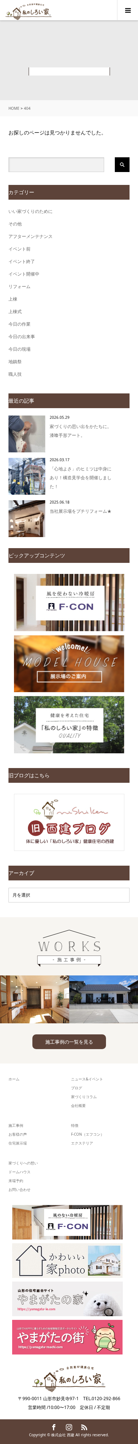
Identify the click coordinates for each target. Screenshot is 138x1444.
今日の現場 (19, 349)
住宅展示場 (17, 1143)
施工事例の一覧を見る (69, 1041)
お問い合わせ (19, 1189)
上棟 (12, 299)
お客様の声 (17, 1134)
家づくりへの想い (23, 1163)
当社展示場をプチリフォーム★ (81, 511)
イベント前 (19, 249)
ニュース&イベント (87, 1079)
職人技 (15, 374)
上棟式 (15, 311)
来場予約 (15, 1180)
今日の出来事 (21, 336)
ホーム (14, 1079)
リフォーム (19, 286)
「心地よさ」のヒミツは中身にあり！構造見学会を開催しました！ (81, 478)
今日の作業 (19, 324)
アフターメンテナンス (30, 236)
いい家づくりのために (30, 211)
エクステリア (82, 1143)
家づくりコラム (84, 1096)
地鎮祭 (15, 361)
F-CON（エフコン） (87, 1134)
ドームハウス (19, 1171)
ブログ (76, 1087)
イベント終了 (21, 261)
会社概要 (78, 1105)
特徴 (74, 1125)
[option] (34, 999)
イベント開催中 (23, 274)
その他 (15, 224)
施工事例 (15, 1125)
